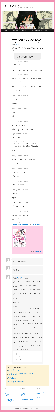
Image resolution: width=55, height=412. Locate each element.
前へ (6, 33)
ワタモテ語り (9, 401)
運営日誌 (8, 402)
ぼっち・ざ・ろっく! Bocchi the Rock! (14, 375)
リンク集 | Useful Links (38, 30)
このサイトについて (12, 30)
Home (6, 30)
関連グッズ (18, 30)
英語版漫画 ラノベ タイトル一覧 (23, 369)
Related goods (22, 393)
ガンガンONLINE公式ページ (40, 389)
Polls (21, 395)
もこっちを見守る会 (12, 5)
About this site (22, 390)
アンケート (6, 395)
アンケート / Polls (30, 30)
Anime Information (23, 392)
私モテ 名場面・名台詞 (10, 400)
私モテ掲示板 (24, 30)
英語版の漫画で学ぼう (12, 369)
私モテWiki (45, 30)
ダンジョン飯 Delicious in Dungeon (14, 382)
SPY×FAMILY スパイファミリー (13, 378)
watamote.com (17, 408)
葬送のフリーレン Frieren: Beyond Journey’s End (16, 381)
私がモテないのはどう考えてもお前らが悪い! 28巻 (22, 247)
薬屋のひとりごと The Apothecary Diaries (15, 379)
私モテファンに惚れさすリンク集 (41, 392)
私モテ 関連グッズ (38, 251)
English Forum (22, 394)
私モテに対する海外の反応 (36, 224)
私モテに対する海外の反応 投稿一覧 (20, 224)
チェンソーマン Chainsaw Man (13, 371)
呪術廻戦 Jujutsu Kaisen (12, 377)
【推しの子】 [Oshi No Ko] (12, 374)
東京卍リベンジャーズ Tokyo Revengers (14, 370)
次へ (49, 33)
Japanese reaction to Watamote (27, 399)
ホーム (6, 389)
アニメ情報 (6, 392)
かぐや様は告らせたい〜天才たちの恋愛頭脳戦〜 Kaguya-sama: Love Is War (20, 373)
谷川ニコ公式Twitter (39, 390)
